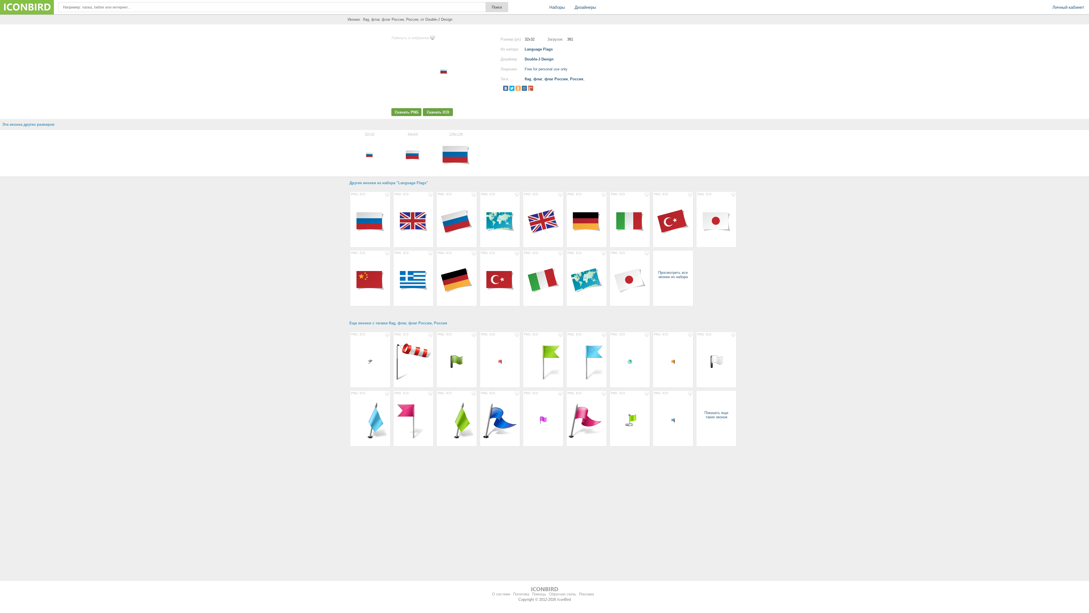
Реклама (586, 594)
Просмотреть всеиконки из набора (673, 274)
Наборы (557, 7)
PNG (354, 194)
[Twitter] (511, 88)
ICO (362, 194)
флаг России (556, 79)
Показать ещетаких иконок (716, 415)
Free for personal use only (546, 69)
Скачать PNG (407, 112)
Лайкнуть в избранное (410, 38)
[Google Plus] (530, 88)
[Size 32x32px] (543, 420)
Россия (576, 79)
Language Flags (539, 49)
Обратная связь (562, 594)
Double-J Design (539, 59)
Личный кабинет (1068, 7)
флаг (537, 79)
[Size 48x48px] (457, 361)
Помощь (539, 594)
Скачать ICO (438, 112)
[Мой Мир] (524, 88)
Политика (521, 594)
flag (528, 79)
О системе (501, 594)
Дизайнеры (585, 7)
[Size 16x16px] (370, 361)
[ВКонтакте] (505, 88)
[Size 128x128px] (370, 221)
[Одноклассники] (518, 88)
